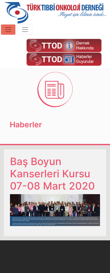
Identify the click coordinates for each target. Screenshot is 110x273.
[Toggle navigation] (8, 29)
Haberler (26, 124)
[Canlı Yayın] (64, 45)
